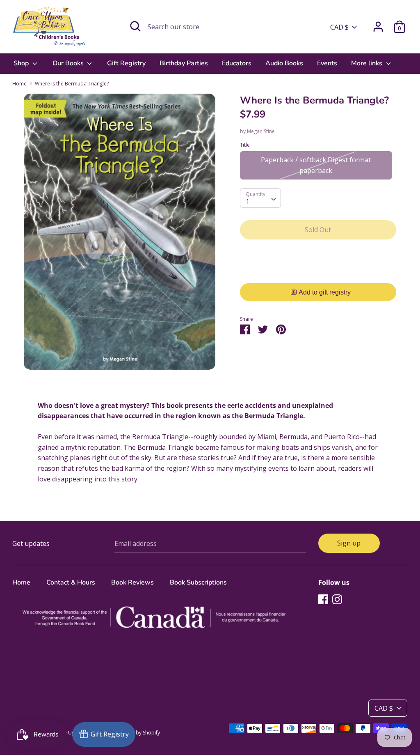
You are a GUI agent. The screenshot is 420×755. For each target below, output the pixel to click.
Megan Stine (261, 131)
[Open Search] (135, 26)
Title (245, 144)
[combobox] (260, 198)
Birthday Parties (184, 63)
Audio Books (284, 63)
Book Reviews (132, 582)
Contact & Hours (70, 582)
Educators (236, 63)
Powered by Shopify (137, 732)
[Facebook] (323, 598)
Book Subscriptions (198, 582)
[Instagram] (337, 598)
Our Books (68, 63)
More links (367, 63)
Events (327, 63)
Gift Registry (126, 63)
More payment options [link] (318, 274)
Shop (22, 63)
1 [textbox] (247, 201)
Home (21, 582)
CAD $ (339, 27)
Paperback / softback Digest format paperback (316, 165)
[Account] (378, 23)
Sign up (349, 543)
